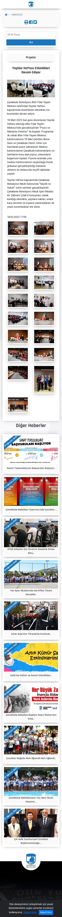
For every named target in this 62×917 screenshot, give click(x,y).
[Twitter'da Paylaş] (35, 22)
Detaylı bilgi (30, 912)
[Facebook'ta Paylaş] (31, 22)
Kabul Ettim (46, 912)
